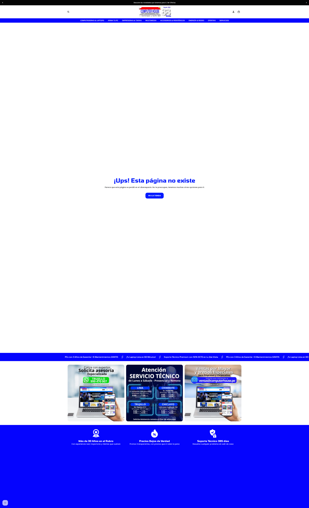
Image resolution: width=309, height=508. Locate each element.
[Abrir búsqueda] (68, 11)
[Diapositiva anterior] (2, 2)
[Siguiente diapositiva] (306, 2)
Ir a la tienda (154, 195)
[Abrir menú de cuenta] (233, 11)
